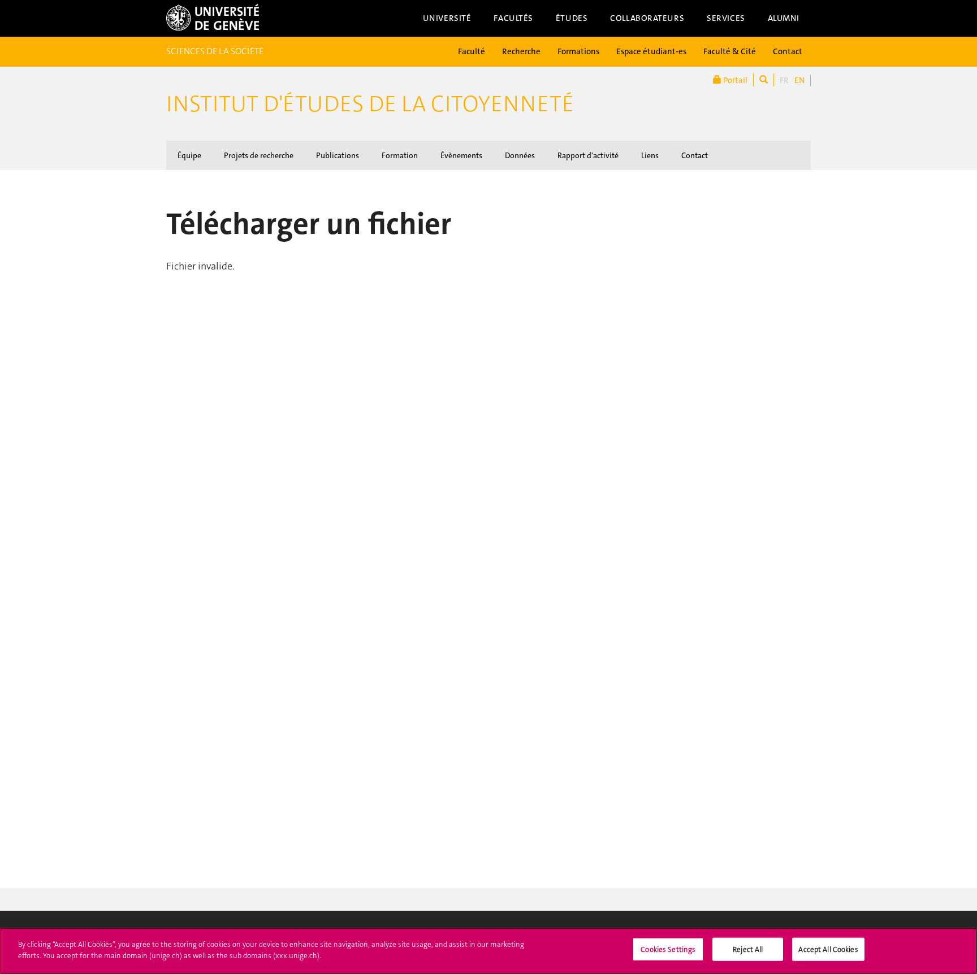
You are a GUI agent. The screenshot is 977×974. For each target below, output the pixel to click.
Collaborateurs (647, 18)
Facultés (513, 18)
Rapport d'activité (588, 155)
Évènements (461, 155)
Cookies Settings (668, 949)
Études (571, 18)
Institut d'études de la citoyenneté (370, 104)
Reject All (748, 949)
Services (726, 18)
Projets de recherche (258, 155)
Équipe (189, 155)
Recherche (521, 51)
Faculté (471, 51)
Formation (400, 155)
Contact (787, 51)
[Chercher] (763, 79)
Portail (734, 80)
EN (799, 80)
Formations (578, 51)
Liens (650, 155)
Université (447, 18)
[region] (488, 951)
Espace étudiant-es (651, 51)
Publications (337, 155)
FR (784, 80)
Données (520, 155)
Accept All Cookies (828, 949)
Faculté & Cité (729, 51)
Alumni (783, 18)
